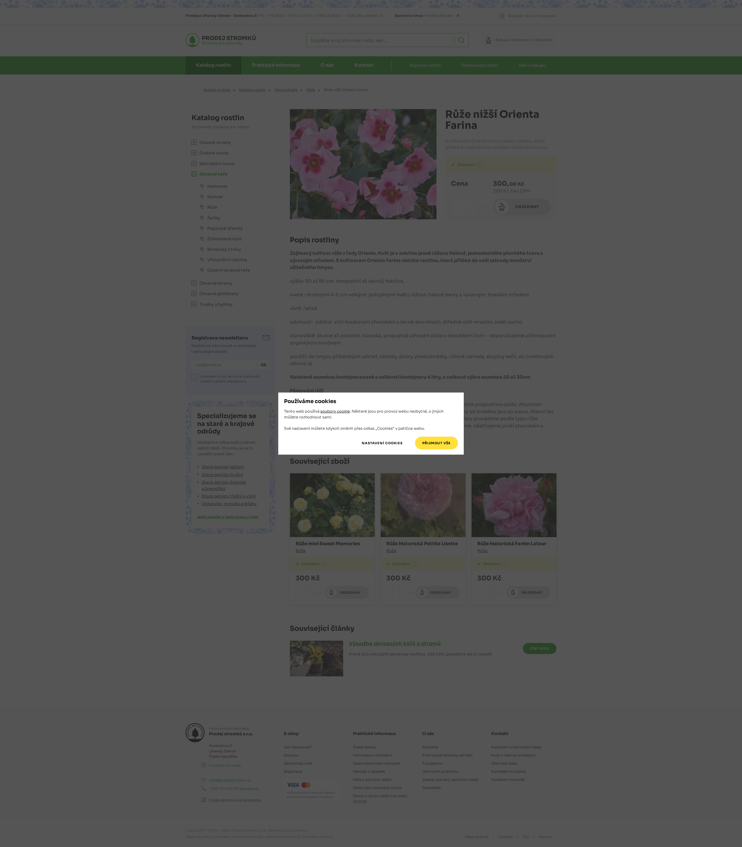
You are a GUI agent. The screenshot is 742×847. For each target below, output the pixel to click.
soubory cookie (335, 411)
